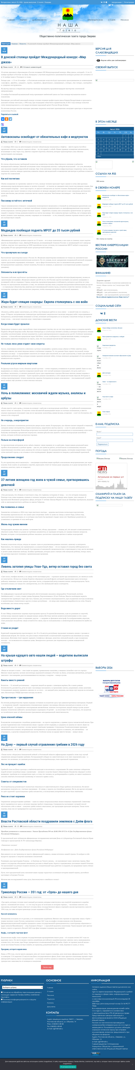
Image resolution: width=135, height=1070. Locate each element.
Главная (10, 20)
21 (120, 146)
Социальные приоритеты (109, 345)
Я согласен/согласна (68, 1067)
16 (131, 143)
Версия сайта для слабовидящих (113, 60)
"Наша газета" (8, 67)
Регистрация (129, 2)
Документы (51, 1006)
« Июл (99, 156)
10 (98, 143)
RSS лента (100, 181)
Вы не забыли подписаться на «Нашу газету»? (113, 297)
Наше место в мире (107, 396)
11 (104, 143)
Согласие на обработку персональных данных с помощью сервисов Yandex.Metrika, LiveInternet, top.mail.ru (21, 994)
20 (115, 146)
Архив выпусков (30, 2)
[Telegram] (10, 119)
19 (109, 146)
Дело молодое (106, 373)
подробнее (48, 1061)
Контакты (50, 1003)
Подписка (51, 999)
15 (126, 143)
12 (109, 143)
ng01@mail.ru (58, 1029)
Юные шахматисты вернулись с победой (113, 336)
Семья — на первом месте (109, 381)
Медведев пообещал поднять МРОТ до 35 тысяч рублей (117, 204)
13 (115, 143)
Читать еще (47, 967)
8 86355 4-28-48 (56, 1026)
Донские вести (39, 20)
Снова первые (106, 411)
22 (126, 146)
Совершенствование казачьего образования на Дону (116, 355)
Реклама (48, 2)
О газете (40, 2)
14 (120, 143)
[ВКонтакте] (2, 119)
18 (104, 146)
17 (98, 146)
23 (131, 146)
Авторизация (117, 2)
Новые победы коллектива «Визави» (112, 328)
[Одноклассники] (6, 119)
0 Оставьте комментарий (31, 67)
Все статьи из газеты (104, 239)
